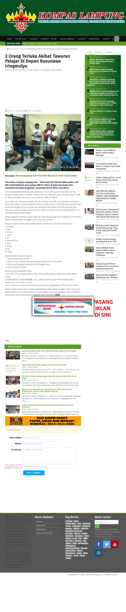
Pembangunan (71, 546)
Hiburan (68, 538)
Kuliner (79, 551)
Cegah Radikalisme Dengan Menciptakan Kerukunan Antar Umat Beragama (47, 406)
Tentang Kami (20, 39)
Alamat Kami (40, 525)
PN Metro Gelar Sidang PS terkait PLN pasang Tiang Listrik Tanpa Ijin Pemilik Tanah (107, 229)
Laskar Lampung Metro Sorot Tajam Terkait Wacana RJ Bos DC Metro (108, 180)
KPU (80, 538)
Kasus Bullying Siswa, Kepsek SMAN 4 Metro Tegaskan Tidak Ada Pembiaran (105, 251)
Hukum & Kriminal (67, 39)
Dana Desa (69, 541)
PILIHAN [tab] (98, 52)
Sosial (76, 555)
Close (64, 300)
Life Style (69, 533)
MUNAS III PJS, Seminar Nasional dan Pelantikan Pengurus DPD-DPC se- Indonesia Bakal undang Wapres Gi (104, 93)
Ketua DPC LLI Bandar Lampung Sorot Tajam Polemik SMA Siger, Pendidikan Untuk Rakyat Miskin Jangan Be (101, 82)
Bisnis (76, 521)
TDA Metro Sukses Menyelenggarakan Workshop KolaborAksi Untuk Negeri (49, 377)
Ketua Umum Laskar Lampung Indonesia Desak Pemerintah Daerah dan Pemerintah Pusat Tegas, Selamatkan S (100, 134)
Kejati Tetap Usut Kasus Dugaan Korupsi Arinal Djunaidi (44, 365)
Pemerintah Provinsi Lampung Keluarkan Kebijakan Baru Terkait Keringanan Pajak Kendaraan (103, 103)
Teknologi (86, 523)
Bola (79, 523)
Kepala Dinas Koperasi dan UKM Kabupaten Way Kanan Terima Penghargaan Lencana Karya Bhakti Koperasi (47, 390)
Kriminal (76, 528)
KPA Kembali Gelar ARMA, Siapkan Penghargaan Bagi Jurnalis (32, 44)
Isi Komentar (16, 450)
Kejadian (69, 555)
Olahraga (69, 521)
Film (84, 541)
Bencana (69, 528)
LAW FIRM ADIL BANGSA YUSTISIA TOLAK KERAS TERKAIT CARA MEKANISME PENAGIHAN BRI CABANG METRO (102, 122)
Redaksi (39, 522)
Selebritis (84, 528)
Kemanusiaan (70, 553)
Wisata (84, 533)
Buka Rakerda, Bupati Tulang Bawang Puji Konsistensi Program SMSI (103, 71)
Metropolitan (83, 543)
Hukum (82, 555)
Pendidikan (76, 526)
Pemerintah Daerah (72, 548)
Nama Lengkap (15, 438)
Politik (53, 39)
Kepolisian (69, 536)
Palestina (78, 541)
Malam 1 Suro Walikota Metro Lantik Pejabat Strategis (105, 152)
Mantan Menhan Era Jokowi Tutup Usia (103, 112)
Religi (85, 553)
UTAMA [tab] (89, 52)
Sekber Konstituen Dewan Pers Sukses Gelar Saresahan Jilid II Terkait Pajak (101, 61)
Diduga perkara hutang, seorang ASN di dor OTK (106, 240)
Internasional (70, 551)
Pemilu (79, 553)
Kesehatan (86, 526)
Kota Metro (19, 49)
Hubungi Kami (41, 529)
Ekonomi (81, 39)
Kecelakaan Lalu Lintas (74, 531)
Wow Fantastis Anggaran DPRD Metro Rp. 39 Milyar (107, 276)
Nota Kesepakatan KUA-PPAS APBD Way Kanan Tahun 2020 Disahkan (46, 176)
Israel (75, 538)
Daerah (68, 558)
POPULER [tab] (108, 52)
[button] (120, 575)
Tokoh (86, 536)
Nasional (33, 39)
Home (9, 39)
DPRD (75, 543)
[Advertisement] (43, 89)
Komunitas (79, 536)
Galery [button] (105, 39)
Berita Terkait (15, 346)
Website (18, 444)
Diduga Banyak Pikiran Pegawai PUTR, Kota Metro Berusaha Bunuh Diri (107, 266)
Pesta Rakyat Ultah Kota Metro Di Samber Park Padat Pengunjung (108, 166)
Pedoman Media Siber (44, 533)
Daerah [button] (44, 39)
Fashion (68, 543)
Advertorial (94, 39)
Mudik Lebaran (71, 523)
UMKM (85, 538)
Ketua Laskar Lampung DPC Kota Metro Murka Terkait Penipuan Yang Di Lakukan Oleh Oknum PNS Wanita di (107, 213)
